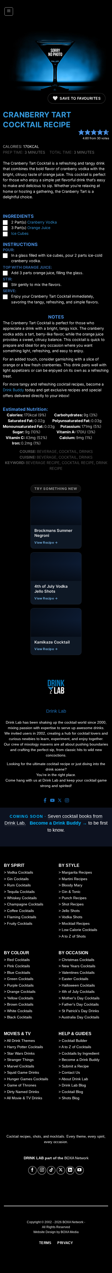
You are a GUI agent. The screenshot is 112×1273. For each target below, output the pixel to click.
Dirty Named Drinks (23, 1092)
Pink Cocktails (18, 966)
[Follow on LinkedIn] (70, 1170)
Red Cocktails (18, 960)
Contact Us (71, 1072)
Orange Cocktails (21, 991)
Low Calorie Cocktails (79, 930)
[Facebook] (45, 800)
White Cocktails (19, 1011)
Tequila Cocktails (21, 892)
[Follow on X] (61, 1170)
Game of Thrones (21, 1085)
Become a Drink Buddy (80, 1060)
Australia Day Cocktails (80, 1017)
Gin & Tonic (71, 892)
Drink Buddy (13, 390)
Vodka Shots (72, 917)
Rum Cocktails (19, 885)
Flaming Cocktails (21, 917)
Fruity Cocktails (19, 923)
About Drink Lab (74, 1079)
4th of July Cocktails (78, 991)
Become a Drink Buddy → (58, 823)
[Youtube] (52, 800)
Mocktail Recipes (76, 923)
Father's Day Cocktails (80, 1004)
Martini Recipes (74, 879)
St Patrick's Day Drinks (80, 1011)
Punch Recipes (74, 898)
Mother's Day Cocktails (80, 998)
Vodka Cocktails (20, 872)
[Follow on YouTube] (79, 1170)
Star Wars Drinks (21, 1053)
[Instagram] (67, 800)
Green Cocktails (20, 979)
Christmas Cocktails (78, 960)
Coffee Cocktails (20, 911)
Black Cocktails (19, 1017)
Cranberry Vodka (42, 222)
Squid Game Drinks (23, 1072)
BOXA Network (76, 1158)
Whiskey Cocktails (22, 898)
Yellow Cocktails (20, 998)
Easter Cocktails (75, 979)
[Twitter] (59, 800)
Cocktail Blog (72, 1092)
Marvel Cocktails (20, 1066)
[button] (8, 11)
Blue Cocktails (18, 972)
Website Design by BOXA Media (56, 1232)
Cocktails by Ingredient (80, 1053)
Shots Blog (70, 1098)
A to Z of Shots (73, 936)
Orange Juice (38, 227)
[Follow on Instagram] (42, 1170)
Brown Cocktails (20, 1004)
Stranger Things (20, 1060)
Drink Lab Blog (74, 1085)
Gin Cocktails (18, 879)
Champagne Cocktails (25, 904)
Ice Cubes (20, 233)
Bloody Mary (72, 885)
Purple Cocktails (20, 985)
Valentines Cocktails (78, 972)
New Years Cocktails (78, 966)
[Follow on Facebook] (32, 1170)
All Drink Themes (21, 1040)
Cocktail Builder (74, 1040)
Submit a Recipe (75, 1066)
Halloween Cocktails (78, 985)
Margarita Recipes (77, 872)
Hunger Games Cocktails (27, 1079)
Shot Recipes (73, 904)
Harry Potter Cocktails (25, 1047)
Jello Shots (71, 911)
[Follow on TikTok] (51, 1170)
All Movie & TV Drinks (24, 1098)
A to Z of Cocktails (76, 1047)
